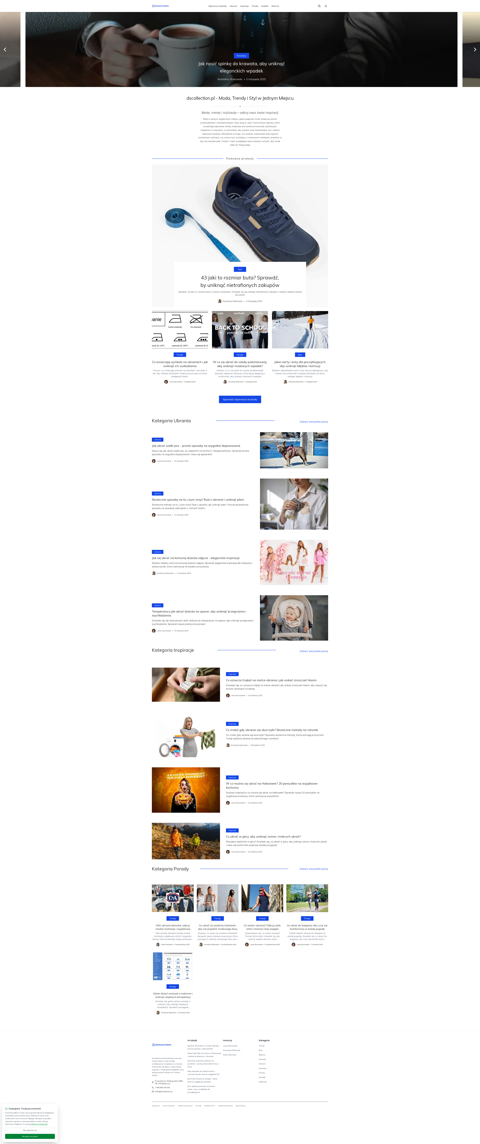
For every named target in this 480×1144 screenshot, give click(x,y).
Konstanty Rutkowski (231, 1050)
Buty (240, 269)
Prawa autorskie (169, 1106)
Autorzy (227, 1040)
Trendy (261, 1046)
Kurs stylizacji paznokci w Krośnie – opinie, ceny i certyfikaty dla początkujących (202, 1089)
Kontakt (198, 1106)
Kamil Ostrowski (229, 1055)
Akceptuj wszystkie (30, 1136)
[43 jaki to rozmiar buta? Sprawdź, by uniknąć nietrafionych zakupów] (240, 235)
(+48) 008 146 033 (162, 1087)
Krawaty (240, 55)
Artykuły (192, 1040)
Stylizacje (263, 1082)
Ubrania (233, 6)
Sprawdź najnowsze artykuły (240, 399)
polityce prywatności (39, 1124)
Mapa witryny (240, 1106)
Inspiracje (244, 6)
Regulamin (156, 1106)
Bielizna (275, 6)
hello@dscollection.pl (163, 1091)
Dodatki (264, 6)
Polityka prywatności (185, 1106)
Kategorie (264, 1040)
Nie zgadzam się (30, 1130)
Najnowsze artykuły (217, 6)
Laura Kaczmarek (230, 1046)
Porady (255, 6)
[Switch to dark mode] (326, 6)
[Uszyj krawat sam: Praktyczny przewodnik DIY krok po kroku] (240, 49)
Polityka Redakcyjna (225, 1106)
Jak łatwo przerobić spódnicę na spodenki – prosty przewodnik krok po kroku (203, 1064)
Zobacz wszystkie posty (314, 421)
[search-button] (319, 6)
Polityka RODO (209, 1106)
